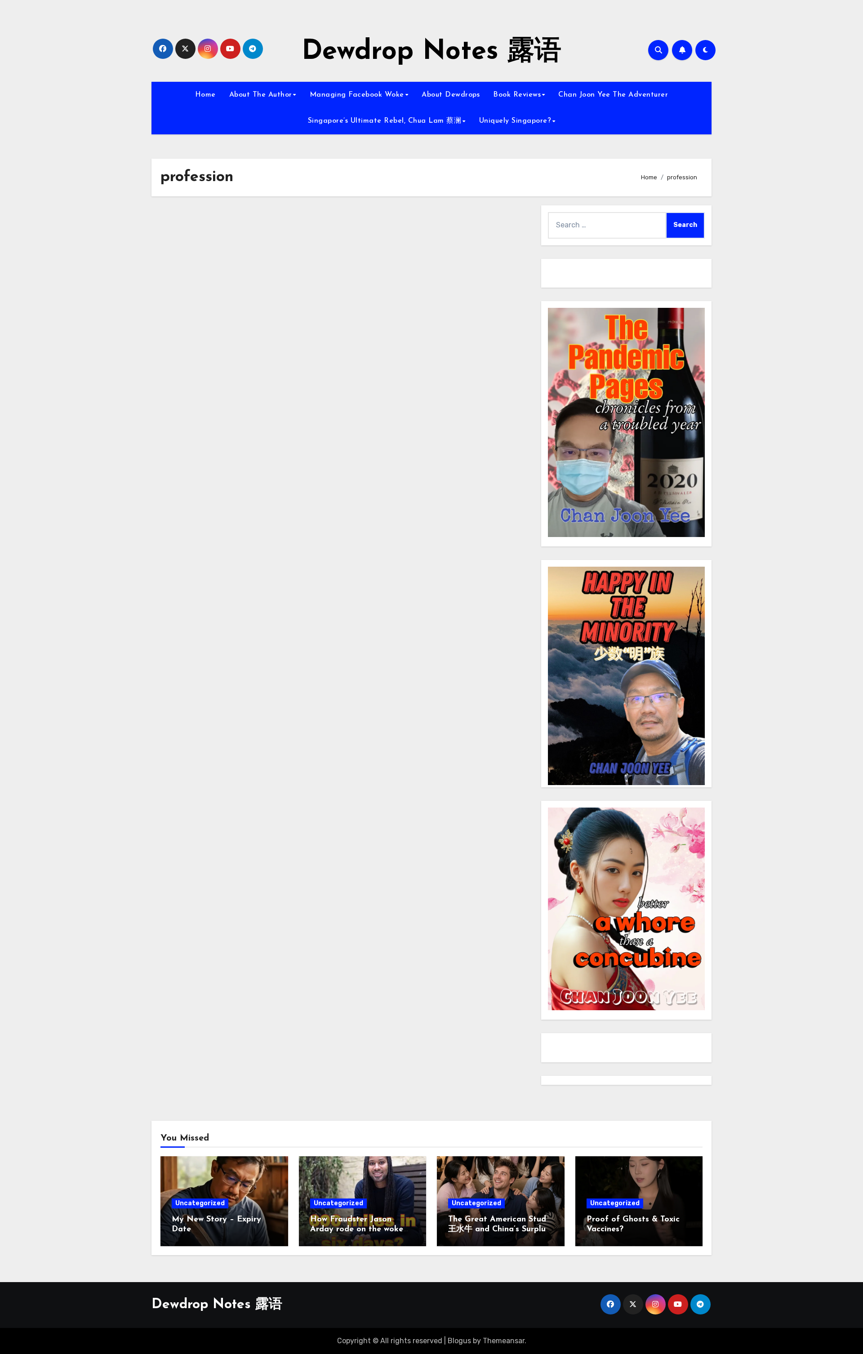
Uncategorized (200, 1203)
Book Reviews (517, 94)
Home (205, 94)
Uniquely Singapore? (515, 120)
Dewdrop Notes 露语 (431, 52)
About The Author (260, 94)
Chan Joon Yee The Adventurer (613, 94)
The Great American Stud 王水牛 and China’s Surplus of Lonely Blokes (498, 1229)
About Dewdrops (451, 94)
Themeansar (504, 1340)
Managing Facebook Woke (357, 94)
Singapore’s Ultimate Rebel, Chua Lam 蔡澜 (385, 120)
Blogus (459, 1340)
